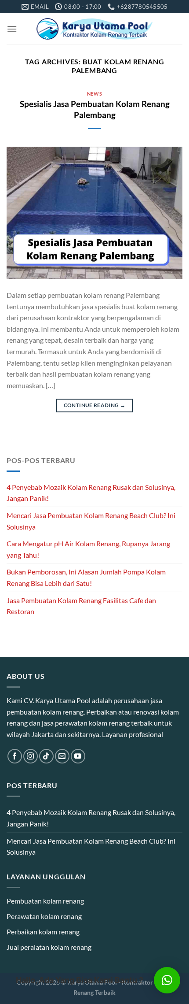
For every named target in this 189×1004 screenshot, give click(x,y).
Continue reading (95, 405)
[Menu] (12, 29)
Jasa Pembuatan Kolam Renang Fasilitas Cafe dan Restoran (81, 606)
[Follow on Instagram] (30, 756)
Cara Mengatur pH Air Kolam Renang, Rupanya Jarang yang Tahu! (88, 549)
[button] (167, 980)
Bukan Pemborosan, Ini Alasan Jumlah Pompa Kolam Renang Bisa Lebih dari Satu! (86, 577)
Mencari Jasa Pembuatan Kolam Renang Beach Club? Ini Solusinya (91, 521)
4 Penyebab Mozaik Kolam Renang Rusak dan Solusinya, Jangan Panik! (91, 493)
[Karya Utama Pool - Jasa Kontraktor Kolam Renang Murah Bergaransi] (95, 29)
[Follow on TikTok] (46, 756)
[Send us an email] (62, 756)
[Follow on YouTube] (78, 756)
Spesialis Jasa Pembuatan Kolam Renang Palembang (95, 109)
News (94, 93)
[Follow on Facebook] (14, 756)
